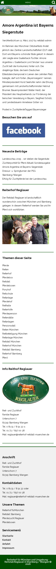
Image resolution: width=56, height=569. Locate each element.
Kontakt (6, 540)
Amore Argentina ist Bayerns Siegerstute (22, 167)
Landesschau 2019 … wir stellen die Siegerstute (25, 159)
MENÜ (28, 2)
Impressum (8, 548)
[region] (28, 10)
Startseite (7, 536)
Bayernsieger (39, 109)
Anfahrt (6, 544)
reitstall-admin (44, 40)
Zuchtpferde (18, 109)
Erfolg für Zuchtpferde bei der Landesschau (24, 179)
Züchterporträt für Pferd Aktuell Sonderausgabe (26, 163)
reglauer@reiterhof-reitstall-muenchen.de (28, 434)
